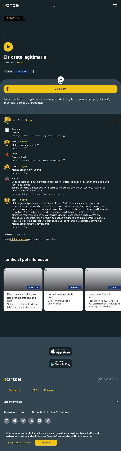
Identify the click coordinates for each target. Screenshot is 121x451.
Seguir (20, 62)
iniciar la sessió (19, 239)
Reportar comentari (51, 136)
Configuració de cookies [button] (18, 442)
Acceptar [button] (46, 442)
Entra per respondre (31, 136)
